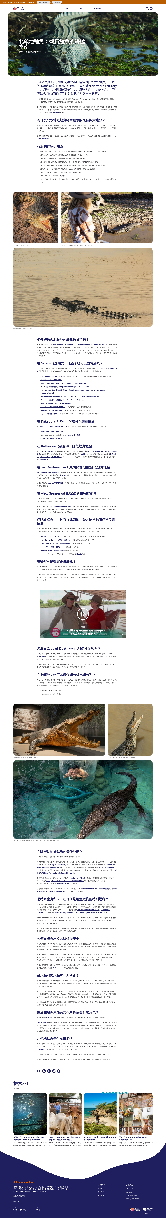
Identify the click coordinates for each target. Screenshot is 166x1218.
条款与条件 (101, 1195)
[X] (49, 1071)
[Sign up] (151, 8)
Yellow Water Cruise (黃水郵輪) (51, 432)
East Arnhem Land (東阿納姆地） (49, 472)
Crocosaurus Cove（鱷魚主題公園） (53, 376)
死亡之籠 (42, 656)
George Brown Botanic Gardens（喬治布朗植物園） (65, 881)
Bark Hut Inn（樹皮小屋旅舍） (51, 547)
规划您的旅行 (98, 8)
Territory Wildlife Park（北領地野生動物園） (56, 403)
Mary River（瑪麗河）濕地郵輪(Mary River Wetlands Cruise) (62, 400)
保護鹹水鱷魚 (43, 1049)
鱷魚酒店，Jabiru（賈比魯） (50, 536)
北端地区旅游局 (131, 1195)
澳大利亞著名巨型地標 (106, 867)
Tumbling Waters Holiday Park (51, 550)
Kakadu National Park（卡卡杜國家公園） (53, 427)
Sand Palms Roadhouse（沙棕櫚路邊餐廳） (56, 543)
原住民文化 (49, 1018)
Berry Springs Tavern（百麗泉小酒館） (54, 540)
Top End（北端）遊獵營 (48, 414)
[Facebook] (44, 1071)
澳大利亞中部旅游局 (133, 1199)
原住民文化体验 (19, 1196)
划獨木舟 (84, 454)
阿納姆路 (63, 475)
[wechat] (14, 1201)
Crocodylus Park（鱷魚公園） (51, 380)
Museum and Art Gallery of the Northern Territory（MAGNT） (63, 383)
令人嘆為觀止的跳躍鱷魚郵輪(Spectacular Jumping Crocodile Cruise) (65, 387)
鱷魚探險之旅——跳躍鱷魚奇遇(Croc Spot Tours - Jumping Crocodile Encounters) (70, 396)
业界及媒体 (130, 1188)
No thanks (57, 2)
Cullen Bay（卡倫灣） (79, 878)
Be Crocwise (57, 968)
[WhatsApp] (54, 1071)
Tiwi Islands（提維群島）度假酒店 (52, 407)
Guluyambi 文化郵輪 (72, 435)
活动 (81, 8)
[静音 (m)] (123, 635)
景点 (66, 8)
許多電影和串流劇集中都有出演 (88, 910)
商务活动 (129, 1192)
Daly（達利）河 (42, 1023)
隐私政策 (101, 1192)
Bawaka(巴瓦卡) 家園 (55, 483)
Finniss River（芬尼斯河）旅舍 (51, 410)
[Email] (58, 1071)
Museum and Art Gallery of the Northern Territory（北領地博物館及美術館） (81, 345)
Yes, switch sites (43, 2)
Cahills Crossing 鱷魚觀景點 (50, 439)
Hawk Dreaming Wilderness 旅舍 (66, 913)
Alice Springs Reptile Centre (61, 507)
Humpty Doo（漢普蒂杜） (57, 865)
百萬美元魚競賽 (62, 884)
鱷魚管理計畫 (43, 139)
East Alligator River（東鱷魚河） (92, 913)
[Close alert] (164, 2)
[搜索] (147, 8)
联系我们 (101, 1188)
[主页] (18, 8)
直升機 (79, 554)
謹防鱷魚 (54, 113)
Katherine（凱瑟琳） (46, 451)
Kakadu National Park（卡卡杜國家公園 (96, 889)
